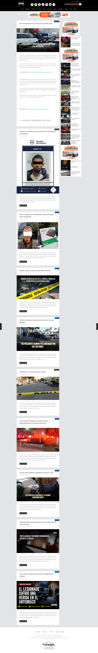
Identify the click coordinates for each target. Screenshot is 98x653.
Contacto (51, 631)
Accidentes (27, 9)
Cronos (66, 9)
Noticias (54, 9)
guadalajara (48, 120)
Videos (44, 9)
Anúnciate (45, 631)
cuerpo (44, 120)
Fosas (71, 9)
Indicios (75, 9)
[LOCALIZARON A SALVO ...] (1, 326)
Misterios (39, 9)
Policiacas (49, 9)
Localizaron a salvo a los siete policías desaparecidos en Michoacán (40, 72)
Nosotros (38, 631)
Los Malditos (60, 9)
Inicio (22, 9)
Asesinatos (33, 9)
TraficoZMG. (59, 635)
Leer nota (23, 205)
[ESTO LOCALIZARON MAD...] (97, 326)
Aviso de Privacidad (60, 631)
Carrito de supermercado (27, 120)
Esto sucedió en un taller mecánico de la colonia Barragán (38, 109)
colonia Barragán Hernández (36, 120)
